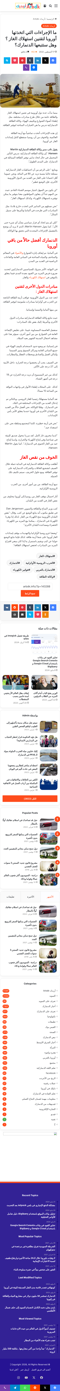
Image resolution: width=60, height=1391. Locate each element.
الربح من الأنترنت (47, 1078)
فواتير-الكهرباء (20, 569)
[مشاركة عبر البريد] (22, 614)
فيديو (53, 1114)
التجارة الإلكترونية (47, 1109)
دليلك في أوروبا (48, 1088)
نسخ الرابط (30, 593)
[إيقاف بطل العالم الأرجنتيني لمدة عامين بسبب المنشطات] (16, 682)
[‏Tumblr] (30, 60)
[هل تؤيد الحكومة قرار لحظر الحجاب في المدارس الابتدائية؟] (48, 741)
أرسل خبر (24, 1369)
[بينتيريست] (22, 60)
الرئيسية (51, 19)
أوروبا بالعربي (49, 1057)
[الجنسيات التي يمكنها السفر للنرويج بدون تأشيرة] (48, 839)
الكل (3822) (30, 798)
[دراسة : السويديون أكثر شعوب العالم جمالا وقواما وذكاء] (48, 880)
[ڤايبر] (26, 67)
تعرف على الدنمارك (46, 1011)
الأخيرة (30, 896)
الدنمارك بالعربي (44, 569)
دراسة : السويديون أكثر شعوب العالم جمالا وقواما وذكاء (23, 963)
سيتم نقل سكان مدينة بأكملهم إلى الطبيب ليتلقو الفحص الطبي (21, 724)
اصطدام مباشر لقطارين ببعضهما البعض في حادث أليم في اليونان (22, 766)
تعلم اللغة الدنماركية (46, 1068)
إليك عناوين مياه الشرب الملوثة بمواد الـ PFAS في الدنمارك (20, 752)
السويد (52, 996)
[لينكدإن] (38, 60)
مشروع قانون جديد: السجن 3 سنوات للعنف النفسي (23, 951)
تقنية (53, 1119)
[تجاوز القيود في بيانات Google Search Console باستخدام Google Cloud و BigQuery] (44, 644)
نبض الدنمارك (49, 1037)
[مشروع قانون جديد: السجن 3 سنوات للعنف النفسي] (48, 866)
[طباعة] (15, 614)
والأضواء (19, 252)
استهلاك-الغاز (46, 556)
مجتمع (53, 1063)
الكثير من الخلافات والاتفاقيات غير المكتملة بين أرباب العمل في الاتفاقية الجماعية (20, 783)
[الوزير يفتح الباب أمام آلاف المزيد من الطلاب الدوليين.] (44, 682)
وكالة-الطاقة (46, 576)
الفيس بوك (50, 1027)
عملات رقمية (50, 1083)
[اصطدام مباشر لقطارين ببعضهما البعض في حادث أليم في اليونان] (48, 770)
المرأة (53, 1047)
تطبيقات (52, 1021)
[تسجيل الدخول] (44, 6)
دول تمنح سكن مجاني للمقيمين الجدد (20, 848)
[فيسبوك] (53, 60)
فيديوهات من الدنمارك (45, 1104)
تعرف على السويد (47, 1001)
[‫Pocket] (15, 60)
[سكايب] (7, 60)
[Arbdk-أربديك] (28, 5)
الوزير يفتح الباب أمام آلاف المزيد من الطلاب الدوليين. (45, 694)
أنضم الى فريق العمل (40, 1369)
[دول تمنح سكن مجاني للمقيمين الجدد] (48, 853)
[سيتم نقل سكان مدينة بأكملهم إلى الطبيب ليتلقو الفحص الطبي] (48, 727)
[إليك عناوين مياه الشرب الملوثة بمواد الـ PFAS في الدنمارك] (48, 755)
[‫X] (45, 60)
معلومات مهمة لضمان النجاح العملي (39, 1098)
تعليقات (10, 896)
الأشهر (50, 896)
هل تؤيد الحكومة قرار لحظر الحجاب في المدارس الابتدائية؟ (21, 738)
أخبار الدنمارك (49, 1006)
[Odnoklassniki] (45, 614)
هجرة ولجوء (50, 1052)
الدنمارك (13, 562)
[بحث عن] (50, 6)
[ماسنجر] (34, 67)
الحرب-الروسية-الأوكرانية (39, 562)
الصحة (53, 1032)
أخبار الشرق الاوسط (46, 1042)
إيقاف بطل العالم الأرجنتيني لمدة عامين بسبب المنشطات (16, 696)
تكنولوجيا (51, 1016)
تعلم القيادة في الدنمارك (44, 1093)
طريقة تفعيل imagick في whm (16, 637)
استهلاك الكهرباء (37, 277)
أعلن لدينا (14, 1369)
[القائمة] (56, 6)
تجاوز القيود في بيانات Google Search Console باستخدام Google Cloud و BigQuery (44, 662)
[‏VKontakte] (7, 607)
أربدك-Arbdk (39, 19)
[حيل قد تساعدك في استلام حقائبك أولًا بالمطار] (48, 824)
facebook (51, 1073)
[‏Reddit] (15, 607)
